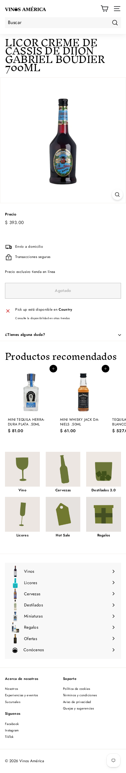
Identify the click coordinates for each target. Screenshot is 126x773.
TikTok (9, 736)
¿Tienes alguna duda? (25, 334)
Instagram (12, 730)
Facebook (12, 723)
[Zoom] (117, 194)
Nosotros (11, 688)
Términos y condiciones (80, 695)
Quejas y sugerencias (78, 708)
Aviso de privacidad (77, 702)
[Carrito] (104, 8)
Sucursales (12, 702)
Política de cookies (76, 688)
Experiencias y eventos (21, 695)
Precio (10, 214)
